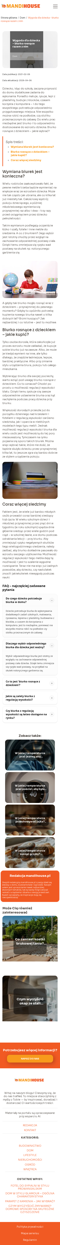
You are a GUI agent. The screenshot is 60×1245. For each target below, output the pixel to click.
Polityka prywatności (30, 1226)
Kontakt (30, 1130)
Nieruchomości (30, 1159)
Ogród (30, 1164)
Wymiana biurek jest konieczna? (32, 147)
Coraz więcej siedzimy (26, 160)
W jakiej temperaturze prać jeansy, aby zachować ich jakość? (30, 755)
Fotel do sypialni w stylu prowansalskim (30, 1187)
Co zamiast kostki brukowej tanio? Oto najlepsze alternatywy (30, 941)
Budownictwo (30, 1145)
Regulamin (30, 1240)
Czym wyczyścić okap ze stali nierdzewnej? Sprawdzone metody (30, 1001)
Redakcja (30, 1125)
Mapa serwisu (30, 1233)
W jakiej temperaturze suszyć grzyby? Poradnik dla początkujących (30, 852)
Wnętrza (30, 1169)
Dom (23, 17)
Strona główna (9, 17)
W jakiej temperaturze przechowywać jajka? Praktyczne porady (30, 820)
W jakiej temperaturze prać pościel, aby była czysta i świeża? (30, 787)
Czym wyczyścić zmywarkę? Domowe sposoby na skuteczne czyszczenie (30, 1209)
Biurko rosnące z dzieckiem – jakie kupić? (30, 153)
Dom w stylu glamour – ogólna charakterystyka (29, 1195)
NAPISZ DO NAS (30, 1058)
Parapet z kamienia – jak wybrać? (30, 1201)
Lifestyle (30, 1155)
